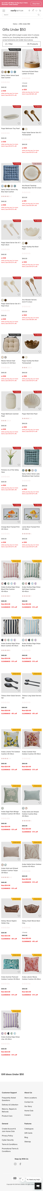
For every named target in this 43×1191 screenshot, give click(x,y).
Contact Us (28, 1102)
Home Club (28, 1111)
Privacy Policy (7, 1136)
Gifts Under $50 (24, 24)
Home (15, 24)
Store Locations (30, 1098)
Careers (27, 1115)
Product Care (7, 1116)
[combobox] (21, 15)
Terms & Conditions (9, 1144)
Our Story (28, 1106)
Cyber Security (8, 1140)
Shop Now (36, 3)
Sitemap (27, 1142)
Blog (26, 1137)
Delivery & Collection (10, 1105)
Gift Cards (28, 1133)
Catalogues (29, 1129)
